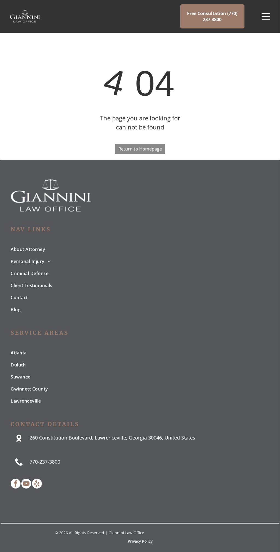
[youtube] (26, 484)
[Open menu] (266, 16)
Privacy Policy (140, 541)
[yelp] (37, 484)
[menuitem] (140, 249)
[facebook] (16, 484)
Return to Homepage (140, 149)
